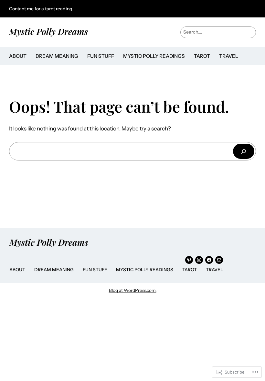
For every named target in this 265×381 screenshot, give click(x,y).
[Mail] (219, 260)
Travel (228, 56)
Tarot (202, 56)
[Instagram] (199, 260)
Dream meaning (57, 56)
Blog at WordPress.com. (132, 290)
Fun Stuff (100, 56)
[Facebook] (209, 260)
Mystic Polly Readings (154, 56)
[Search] (243, 151)
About (17, 56)
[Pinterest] (189, 260)
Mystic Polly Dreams (48, 31)
